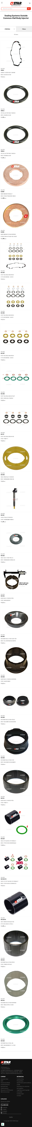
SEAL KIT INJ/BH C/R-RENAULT (8, 840)
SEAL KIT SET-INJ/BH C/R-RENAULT (9, 881)
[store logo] (16, 4)
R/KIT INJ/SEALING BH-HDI (7, 436)
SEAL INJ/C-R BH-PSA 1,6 (7, 557)
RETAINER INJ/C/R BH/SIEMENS (8, 1002)
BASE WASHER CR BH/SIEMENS (8, 234)
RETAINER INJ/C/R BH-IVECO (8, 719)
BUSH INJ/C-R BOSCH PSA (7, 598)
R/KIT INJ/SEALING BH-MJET (8, 396)
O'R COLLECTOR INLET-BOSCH (8, 113)
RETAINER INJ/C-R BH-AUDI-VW (8, 638)
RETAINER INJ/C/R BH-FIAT (7, 760)
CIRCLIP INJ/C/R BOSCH (7, 517)
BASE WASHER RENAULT (7, 193)
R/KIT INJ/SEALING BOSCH (7, 274)
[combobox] (16, 8)
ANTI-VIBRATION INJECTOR (7, 921)
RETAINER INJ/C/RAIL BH (7, 1043)
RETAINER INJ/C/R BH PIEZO (8, 962)
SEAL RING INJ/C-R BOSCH (7, 477)
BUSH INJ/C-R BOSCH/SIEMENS (8, 679)
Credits (11, 1117)
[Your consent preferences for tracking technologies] (2, 1124)
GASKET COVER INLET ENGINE (8, 72)
